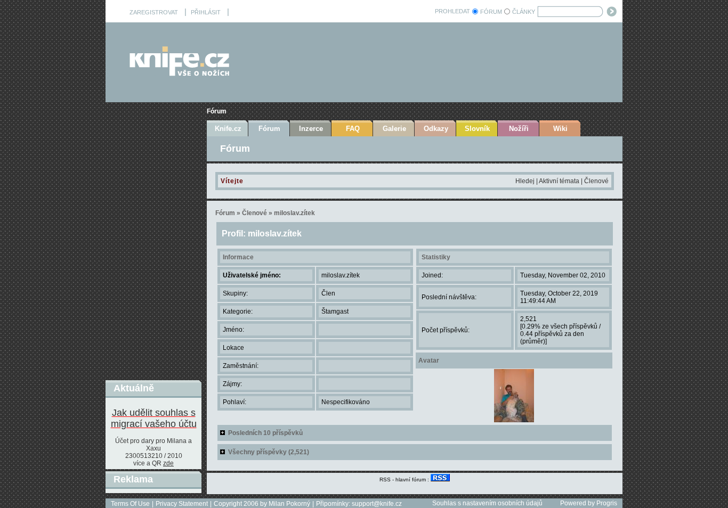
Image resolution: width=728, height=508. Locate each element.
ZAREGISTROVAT (154, 12)
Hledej (525, 181)
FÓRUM (491, 12)
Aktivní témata (559, 181)
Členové (596, 181)
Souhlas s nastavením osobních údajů (487, 503)
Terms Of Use (130, 503)
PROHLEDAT (452, 11)
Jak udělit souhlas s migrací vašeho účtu (154, 418)
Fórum (217, 111)
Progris (606, 503)
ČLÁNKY (523, 12)
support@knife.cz (377, 503)
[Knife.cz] (180, 73)
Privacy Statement (182, 503)
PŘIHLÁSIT (206, 12)
